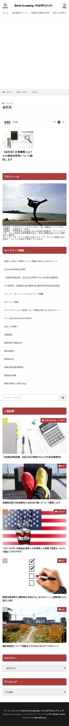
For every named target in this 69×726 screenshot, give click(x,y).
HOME (8, 92)
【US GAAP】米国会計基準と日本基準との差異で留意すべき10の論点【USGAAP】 (34, 550)
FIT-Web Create (57, 714)
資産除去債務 (10, 375)
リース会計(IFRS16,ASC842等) (17, 318)
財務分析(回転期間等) (14, 367)
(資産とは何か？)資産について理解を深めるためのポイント (31, 261)
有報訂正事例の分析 (40, 12)
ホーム (6, 12)
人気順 (15, 122)
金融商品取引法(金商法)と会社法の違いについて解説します (31, 502)
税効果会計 (9, 359)
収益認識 (8, 334)
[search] (63, 397)
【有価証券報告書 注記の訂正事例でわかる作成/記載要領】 (31, 277)
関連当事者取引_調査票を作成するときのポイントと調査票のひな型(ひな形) (34, 599)
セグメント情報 (11, 302)
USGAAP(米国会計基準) (14, 269)
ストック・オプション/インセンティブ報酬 (23, 294)
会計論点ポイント (20, 12)
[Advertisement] (34, 52)
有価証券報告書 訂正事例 (55, 420)
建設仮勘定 (9, 351)
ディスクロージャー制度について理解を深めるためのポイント (32, 310)
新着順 (7, 122)
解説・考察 (22, 92)
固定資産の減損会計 (13, 342)
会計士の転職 (59, 12)
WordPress (40, 717)
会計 (63, 466)
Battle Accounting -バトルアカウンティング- (43, 710)
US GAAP (61, 512)
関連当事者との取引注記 (15, 383)
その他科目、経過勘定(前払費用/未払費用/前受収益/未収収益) (32, 285)
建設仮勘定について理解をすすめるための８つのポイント (31, 646)
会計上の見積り (11, 326)
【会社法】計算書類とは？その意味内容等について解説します (18, 155)
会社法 (35, 92)
